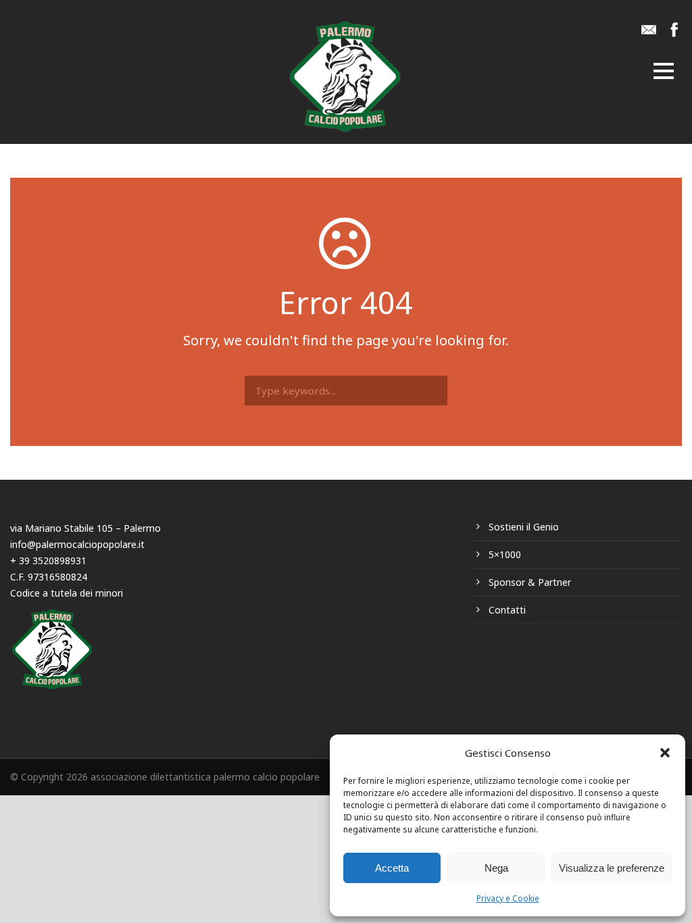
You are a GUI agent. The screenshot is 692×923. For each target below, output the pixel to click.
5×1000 (505, 554)
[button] (665, 752)
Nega (496, 868)
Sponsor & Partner (530, 582)
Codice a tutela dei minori (66, 593)
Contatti (507, 609)
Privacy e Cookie (507, 898)
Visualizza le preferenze (611, 868)
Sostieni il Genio (524, 526)
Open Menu (663, 72)
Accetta (392, 868)
